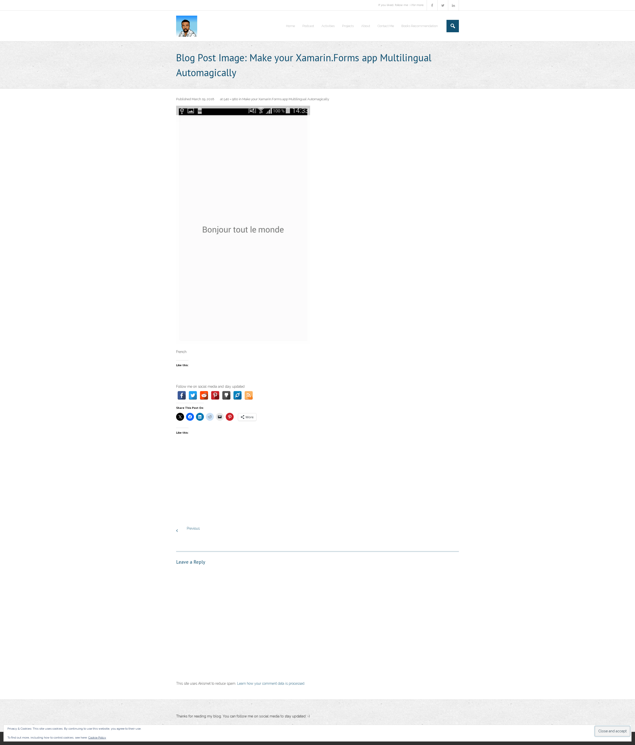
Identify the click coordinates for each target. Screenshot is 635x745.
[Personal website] (237, 395)
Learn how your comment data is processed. (271, 683)
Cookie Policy (97, 737)
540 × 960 (230, 99)
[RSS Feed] (248, 395)
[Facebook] (181, 395)
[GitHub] (226, 395)
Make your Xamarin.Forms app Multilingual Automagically (285, 99)
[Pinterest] (215, 395)
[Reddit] (204, 395)
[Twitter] (193, 395)
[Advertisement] (317, 485)
